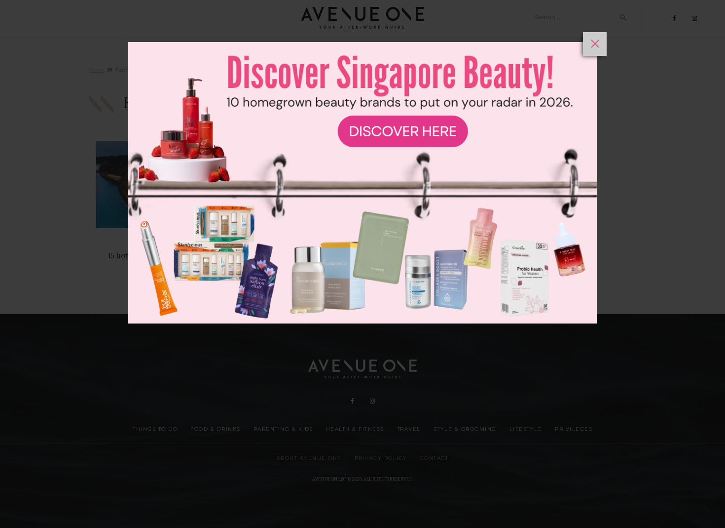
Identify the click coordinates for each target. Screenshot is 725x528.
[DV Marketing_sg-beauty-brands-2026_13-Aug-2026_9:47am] (362, 280)
